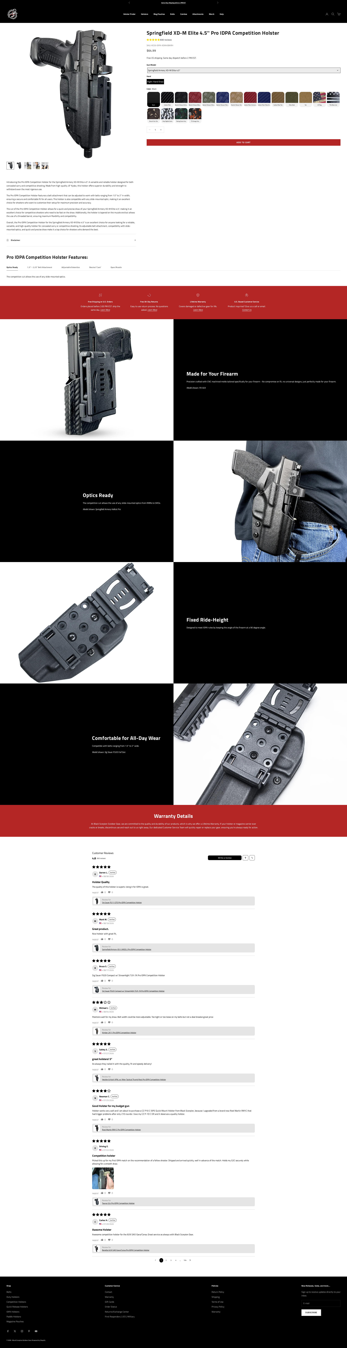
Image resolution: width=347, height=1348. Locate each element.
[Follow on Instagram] (22, 1331)
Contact (108, 1292)
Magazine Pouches (15, 1321)
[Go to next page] (191, 1260)
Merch (211, 14)
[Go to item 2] (19, 165)
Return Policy (218, 1292)
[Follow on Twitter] (15, 1331)
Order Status (111, 1306)
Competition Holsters (16, 1301)
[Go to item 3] (27, 165)
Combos (183, 14)
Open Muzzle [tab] (116, 267)
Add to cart (244, 142)
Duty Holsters (13, 1297)
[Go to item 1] (10, 165)
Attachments (197, 14)
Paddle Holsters (14, 1316)
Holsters (144, 14)
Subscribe (311, 1312)
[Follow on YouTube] (36, 1331)
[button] (153, 39)
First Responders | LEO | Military (120, 1316)
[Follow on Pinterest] (29, 1331)
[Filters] (245, 857)
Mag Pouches (159, 14)
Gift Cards (109, 1301)
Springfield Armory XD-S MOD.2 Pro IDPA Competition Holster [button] (126, 949)
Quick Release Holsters (17, 1306)
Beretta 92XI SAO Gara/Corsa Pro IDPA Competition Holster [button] (125, 1250)
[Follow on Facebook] (8, 1331)
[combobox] (243, 70)
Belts (172, 14)
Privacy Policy (218, 1306)
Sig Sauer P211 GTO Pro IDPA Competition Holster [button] (122, 902)
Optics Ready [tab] (12, 267)
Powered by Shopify (38, 1340)
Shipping (216, 1297)
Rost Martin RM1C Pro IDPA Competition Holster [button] (121, 1129)
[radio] (155, 81)
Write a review (225, 857)
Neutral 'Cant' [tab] (95, 267)
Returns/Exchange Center (117, 1311)
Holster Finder (129, 14)
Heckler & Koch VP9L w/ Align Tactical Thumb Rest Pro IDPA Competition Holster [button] (134, 1079)
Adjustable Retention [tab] (71, 267)
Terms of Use (217, 1301)
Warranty (109, 1297)
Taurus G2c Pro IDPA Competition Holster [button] (118, 1203)
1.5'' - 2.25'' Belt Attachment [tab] (39, 267)
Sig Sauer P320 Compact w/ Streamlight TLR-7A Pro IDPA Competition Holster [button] (133, 991)
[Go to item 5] (45, 165)
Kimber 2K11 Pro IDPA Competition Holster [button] (119, 1032)
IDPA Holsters (13, 1311)
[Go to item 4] (36, 165)
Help (222, 14)
